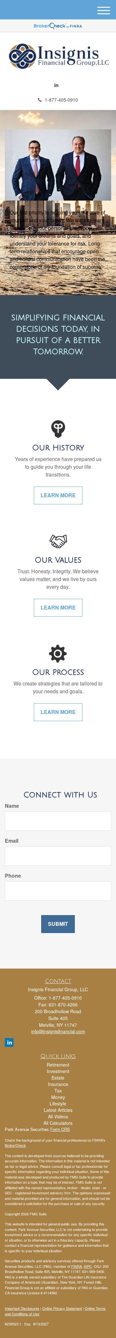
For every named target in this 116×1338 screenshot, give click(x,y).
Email (11, 840)
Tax (58, 1090)
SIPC (88, 1266)
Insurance (58, 1084)
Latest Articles (58, 1110)
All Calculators (58, 1123)
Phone (13, 875)
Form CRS (60, 1129)
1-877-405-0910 (61, 99)
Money (58, 1097)
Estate (58, 1077)
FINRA (76, 1266)
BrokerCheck (15, 1145)
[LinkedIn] (56, 85)
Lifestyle (58, 1103)
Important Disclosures (22, 1308)
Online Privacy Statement (62, 1308)
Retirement (58, 1064)
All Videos (58, 1116)
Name (12, 805)
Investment (58, 1071)
